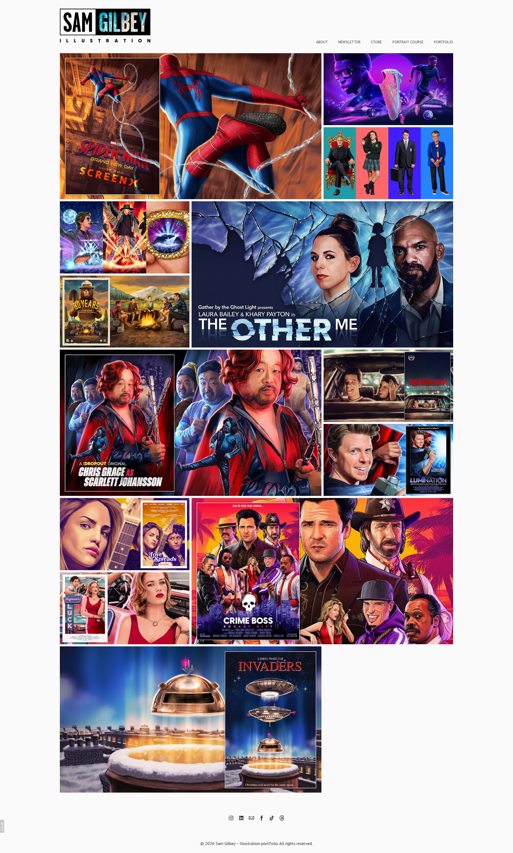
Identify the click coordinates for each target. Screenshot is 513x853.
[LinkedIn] (241, 818)
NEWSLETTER (349, 42)
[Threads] (282, 818)
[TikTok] (271, 818)
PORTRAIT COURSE (407, 42)
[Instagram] (231, 818)
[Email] (251, 818)
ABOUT (322, 42)
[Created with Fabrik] (2, 826)
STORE (376, 42)
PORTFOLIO (443, 42)
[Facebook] (261, 818)
